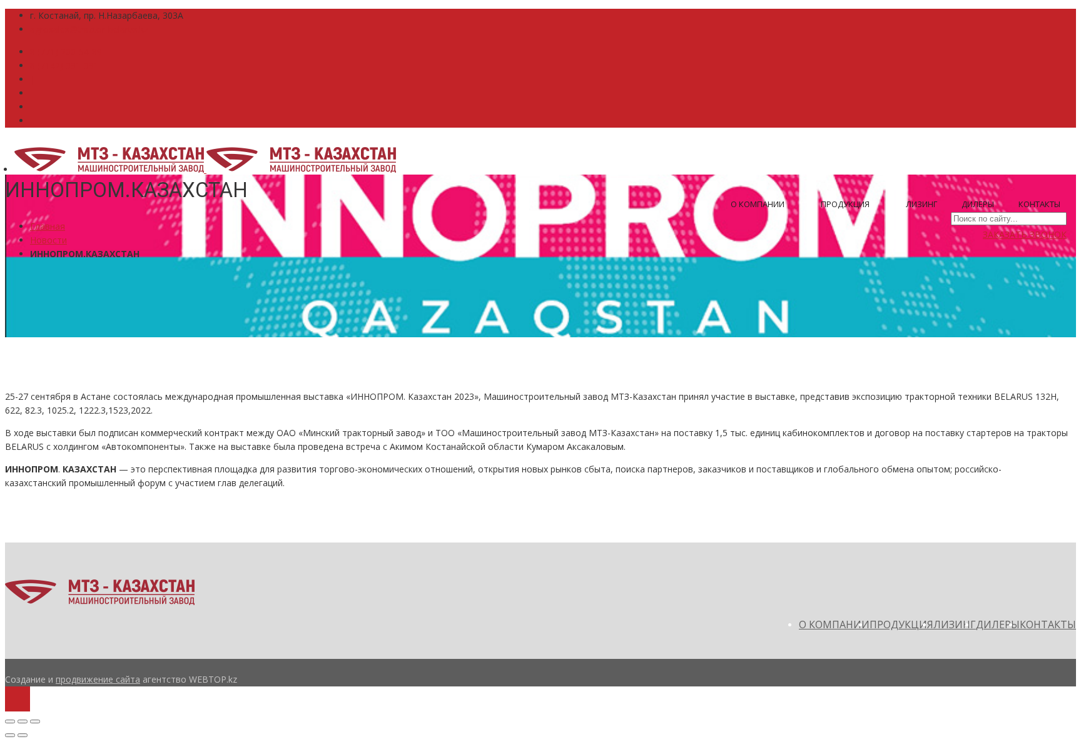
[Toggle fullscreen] (23, 721)
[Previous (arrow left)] (10, 735)
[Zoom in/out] (35, 721)
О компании (758, 204)
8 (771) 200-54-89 (66, 52)
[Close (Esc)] (10, 721)
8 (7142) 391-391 (64, 65)
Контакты (1039, 204)
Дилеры (978, 204)
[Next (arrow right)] (23, 735)
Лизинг (921, 204)
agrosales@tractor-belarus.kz (89, 29)
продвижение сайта (98, 679)
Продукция (846, 204)
